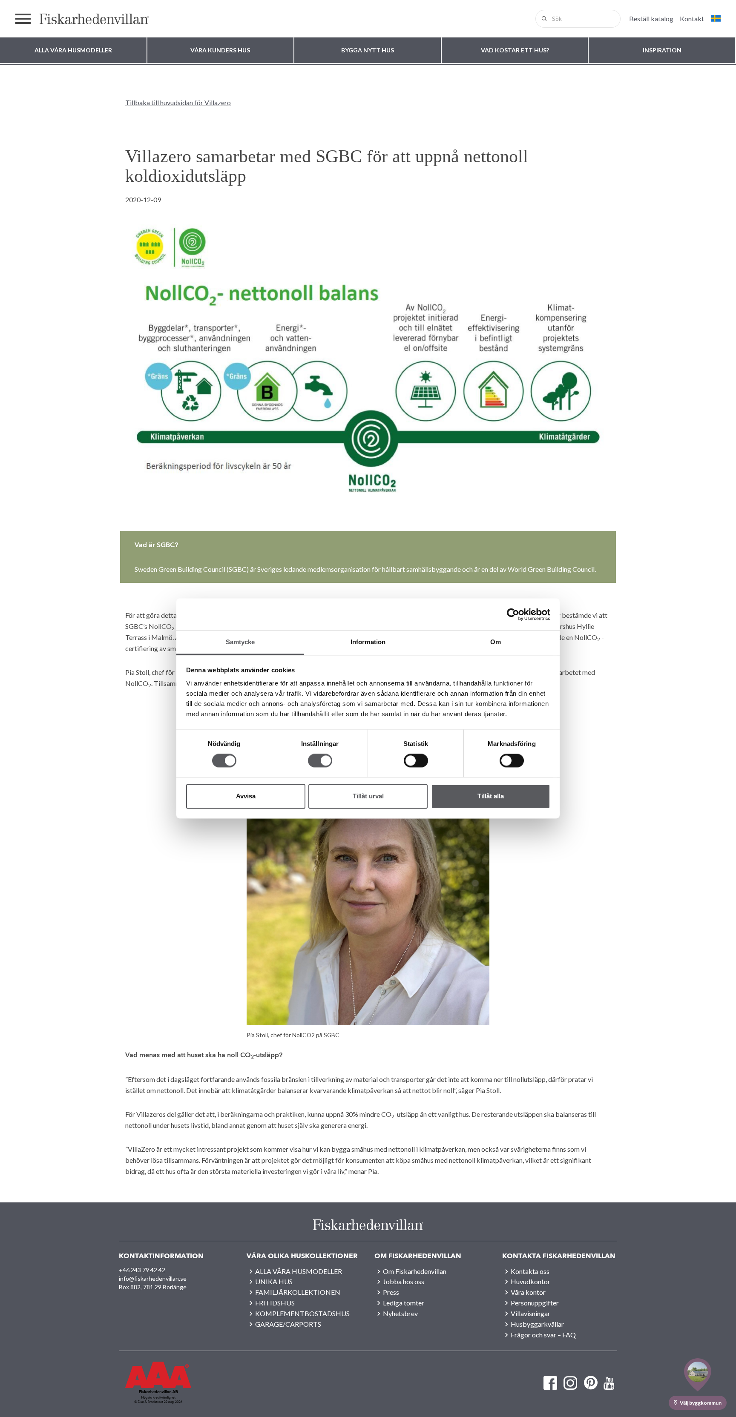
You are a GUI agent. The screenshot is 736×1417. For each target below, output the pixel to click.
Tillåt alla (490, 796)
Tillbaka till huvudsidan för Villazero (178, 102)
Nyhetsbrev (400, 1313)
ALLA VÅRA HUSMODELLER (298, 1271)
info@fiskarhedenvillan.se (153, 1278)
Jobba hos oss (403, 1281)
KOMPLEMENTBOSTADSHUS (302, 1313)
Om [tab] (495, 641)
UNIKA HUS (274, 1281)
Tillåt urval (368, 796)
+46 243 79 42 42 (142, 1270)
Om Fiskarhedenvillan (414, 1271)
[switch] (320, 761)
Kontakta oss (530, 1271)
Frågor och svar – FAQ (543, 1335)
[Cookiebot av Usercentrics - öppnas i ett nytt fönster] (513, 614)
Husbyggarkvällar (537, 1324)
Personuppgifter (535, 1303)
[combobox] (578, 19)
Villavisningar (530, 1313)
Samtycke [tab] (240, 641)
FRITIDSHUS (275, 1303)
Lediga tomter (403, 1303)
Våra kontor (528, 1292)
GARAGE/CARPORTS (288, 1324)
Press (391, 1292)
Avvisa (246, 796)
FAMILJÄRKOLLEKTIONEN (297, 1292)
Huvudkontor (530, 1281)
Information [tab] (368, 641)
